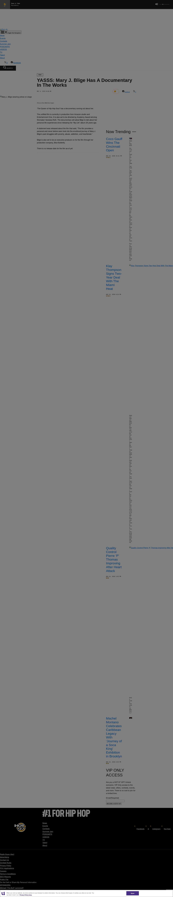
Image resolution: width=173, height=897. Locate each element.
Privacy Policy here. (26, 895)
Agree (132, 893)
